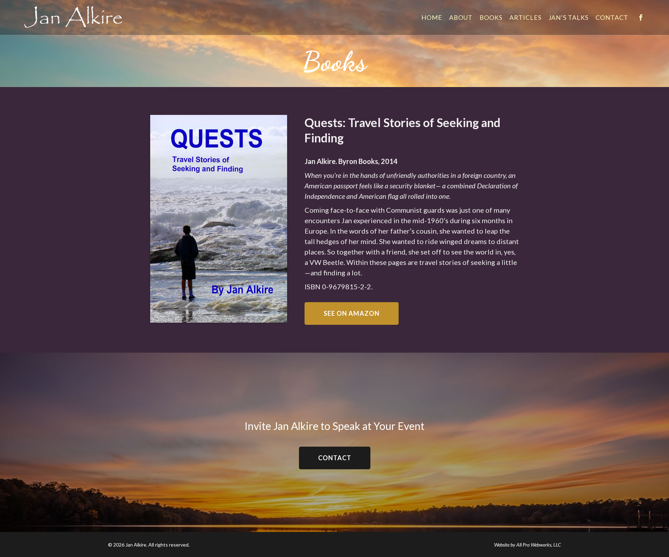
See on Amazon (351, 313)
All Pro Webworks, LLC (538, 545)
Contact (334, 458)
